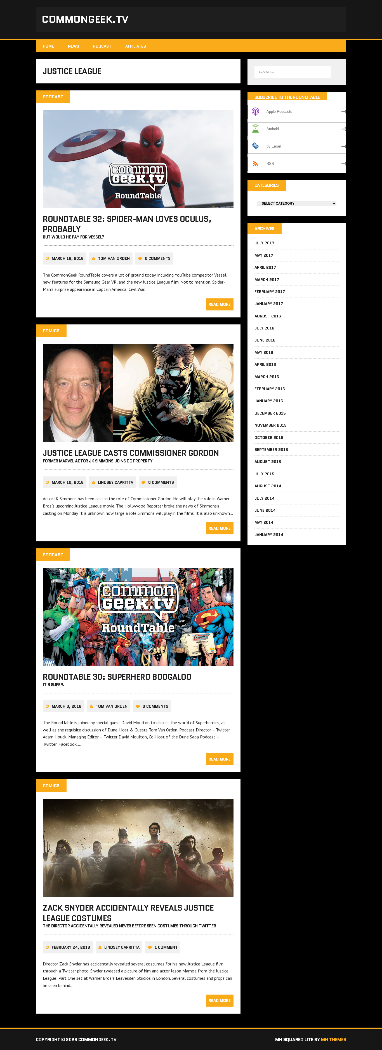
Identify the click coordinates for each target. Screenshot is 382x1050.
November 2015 (270, 425)
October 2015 (268, 437)
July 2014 (264, 498)
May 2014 (263, 522)
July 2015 (264, 474)
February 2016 (269, 389)
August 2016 (267, 316)
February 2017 (269, 291)
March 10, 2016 (68, 482)
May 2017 (263, 255)
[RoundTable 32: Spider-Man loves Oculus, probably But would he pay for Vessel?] (138, 204)
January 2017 (268, 304)
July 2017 (264, 243)
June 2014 (265, 510)
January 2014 (268, 534)
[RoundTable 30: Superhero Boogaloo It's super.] (138, 662)
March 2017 (266, 279)
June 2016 (264, 340)
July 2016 (264, 328)
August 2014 (267, 486)
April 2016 (265, 364)
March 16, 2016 (68, 258)
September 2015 (271, 449)
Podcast (102, 46)
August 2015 (267, 461)
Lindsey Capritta (115, 482)
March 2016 (266, 377)
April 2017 (265, 267)
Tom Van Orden (114, 258)
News (73, 46)
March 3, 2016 (66, 706)
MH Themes (333, 1039)
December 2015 (270, 413)
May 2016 (263, 352)
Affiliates (135, 46)
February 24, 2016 (71, 947)
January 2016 (268, 401)
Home (48, 46)
